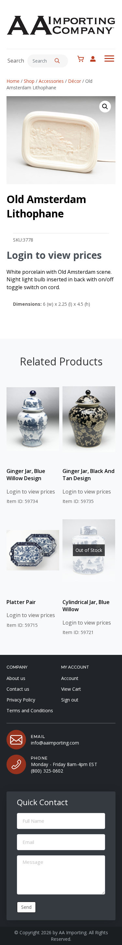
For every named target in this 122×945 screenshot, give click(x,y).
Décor (74, 81)
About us (16, 678)
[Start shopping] (82, 59)
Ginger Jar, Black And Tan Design (88, 474)
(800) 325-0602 (47, 771)
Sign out (69, 700)
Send (26, 907)
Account (69, 678)
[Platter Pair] (33, 550)
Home (13, 81)
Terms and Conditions (30, 710)
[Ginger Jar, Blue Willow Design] (33, 419)
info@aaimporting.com (55, 743)
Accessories (51, 81)
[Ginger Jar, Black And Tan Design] (88, 419)
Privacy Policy (21, 700)
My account (96, 59)
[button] (57, 61)
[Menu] (109, 58)
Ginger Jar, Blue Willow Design (26, 474)
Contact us (18, 689)
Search (15, 60)
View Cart (71, 689)
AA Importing (73, 932)
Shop (29, 81)
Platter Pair (21, 602)
